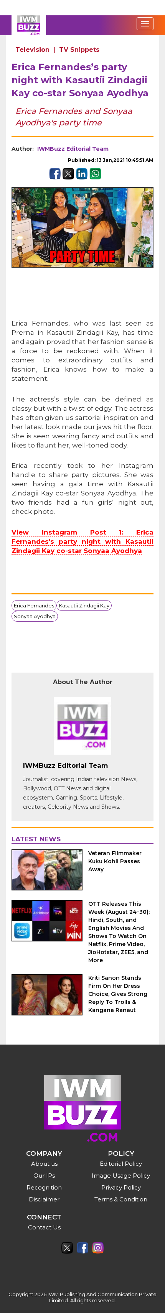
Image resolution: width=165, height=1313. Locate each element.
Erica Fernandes (34, 605)
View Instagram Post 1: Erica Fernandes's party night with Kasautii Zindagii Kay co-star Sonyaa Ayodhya (82, 541)
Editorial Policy (121, 1163)
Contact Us (44, 1227)
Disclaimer (44, 1199)
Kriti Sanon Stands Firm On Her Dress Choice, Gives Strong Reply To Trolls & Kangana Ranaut (117, 994)
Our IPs (44, 1175)
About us (44, 1163)
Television (32, 49)
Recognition (44, 1187)
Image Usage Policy (121, 1175)
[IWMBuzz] (29, 25)
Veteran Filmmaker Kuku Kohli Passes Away (115, 861)
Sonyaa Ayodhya (35, 616)
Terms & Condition (120, 1199)
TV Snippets (79, 49)
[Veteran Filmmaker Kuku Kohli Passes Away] (47, 869)
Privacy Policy (121, 1187)
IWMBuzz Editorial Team (73, 148)
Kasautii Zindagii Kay (84, 605)
